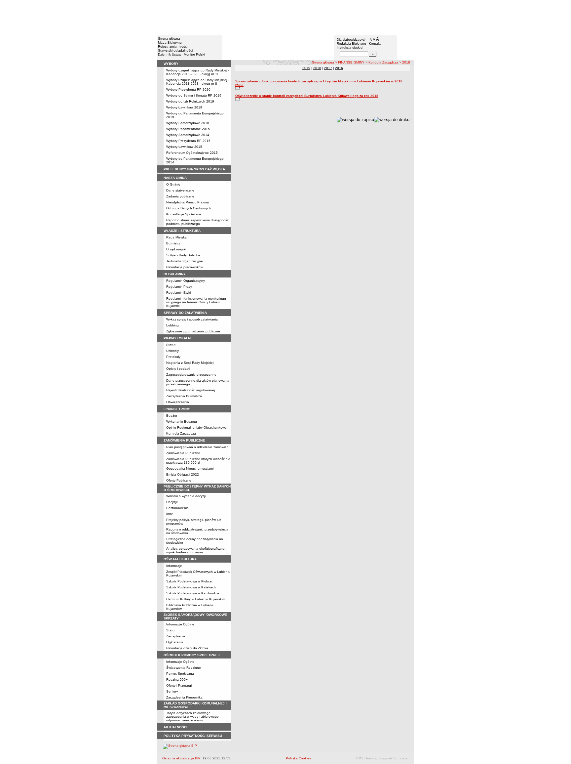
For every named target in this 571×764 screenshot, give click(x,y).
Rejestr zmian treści (172, 46)
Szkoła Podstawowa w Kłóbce (189, 581)
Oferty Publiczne (178, 480)
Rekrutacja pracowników (184, 267)
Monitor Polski (194, 54)
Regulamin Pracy (179, 286)
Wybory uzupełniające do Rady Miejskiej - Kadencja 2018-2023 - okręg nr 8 (197, 81)
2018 (317, 68)
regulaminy (175, 274)
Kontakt (375, 43)
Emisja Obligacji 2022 (182, 474)
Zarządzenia (175, 636)
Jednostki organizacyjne (184, 261)
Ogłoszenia (174, 642)
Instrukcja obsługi (350, 47)
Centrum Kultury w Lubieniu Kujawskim (195, 599)
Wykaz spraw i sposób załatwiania (192, 319)
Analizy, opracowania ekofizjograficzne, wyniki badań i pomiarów (196, 550)
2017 (328, 68)
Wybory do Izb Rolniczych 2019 (190, 101)
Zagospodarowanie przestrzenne (191, 374)
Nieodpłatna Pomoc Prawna (187, 202)
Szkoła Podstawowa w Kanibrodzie (192, 593)
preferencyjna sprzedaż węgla (194, 169)
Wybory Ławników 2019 (184, 107)
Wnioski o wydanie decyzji (186, 496)
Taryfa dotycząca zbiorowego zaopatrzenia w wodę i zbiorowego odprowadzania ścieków (192, 716)
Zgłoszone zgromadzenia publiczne (193, 331)
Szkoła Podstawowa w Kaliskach (191, 587)
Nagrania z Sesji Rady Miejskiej (189, 362)
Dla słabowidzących (351, 39)
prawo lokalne (178, 338)
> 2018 (404, 62)
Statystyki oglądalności (175, 50)
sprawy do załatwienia (185, 313)
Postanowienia (177, 508)
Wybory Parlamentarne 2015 (188, 129)
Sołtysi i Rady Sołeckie (183, 255)
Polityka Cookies (298, 758)
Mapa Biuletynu (170, 42)
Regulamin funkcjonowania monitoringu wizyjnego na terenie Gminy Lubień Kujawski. (196, 302)
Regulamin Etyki (178, 292)
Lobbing (172, 325)
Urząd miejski (176, 249)
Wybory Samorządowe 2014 (187, 135)
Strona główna (169, 38)
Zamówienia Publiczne (183, 453)
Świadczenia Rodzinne (183, 667)
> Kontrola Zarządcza (381, 62)
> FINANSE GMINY (349, 62)
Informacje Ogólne (180, 624)
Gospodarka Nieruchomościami (189, 468)
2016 (339, 68)
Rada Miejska (176, 237)
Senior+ (172, 691)
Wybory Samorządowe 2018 (187, 123)
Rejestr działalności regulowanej (190, 390)
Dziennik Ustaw (169, 54)
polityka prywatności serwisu (193, 736)
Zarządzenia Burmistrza (184, 396)
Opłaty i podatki (178, 368)
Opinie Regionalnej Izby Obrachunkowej (196, 427)
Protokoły (173, 357)
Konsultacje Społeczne (183, 214)
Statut (170, 345)
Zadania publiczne (180, 196)
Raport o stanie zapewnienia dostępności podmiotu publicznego (197, 222)
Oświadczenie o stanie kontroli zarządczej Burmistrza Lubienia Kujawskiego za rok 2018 (306, 96)
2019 (306, 68)
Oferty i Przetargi (179, 685)
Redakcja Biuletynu (351, 43)
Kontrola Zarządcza (181, 433)
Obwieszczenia (177, 402)
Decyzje (172, 502)
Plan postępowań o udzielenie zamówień (197, 447)
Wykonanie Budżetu (181, 421)
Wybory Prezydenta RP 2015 (188, 141)
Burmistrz (173, 243)
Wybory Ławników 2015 (184, 147)
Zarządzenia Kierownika (184, 697)
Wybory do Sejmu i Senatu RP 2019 (193, 95)
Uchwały (172, 351)
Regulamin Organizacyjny (185, 280)
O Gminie (173, 184)
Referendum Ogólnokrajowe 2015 (192, 152)
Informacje (174, 566)
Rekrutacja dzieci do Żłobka (187, 648)
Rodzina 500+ (177, 679)
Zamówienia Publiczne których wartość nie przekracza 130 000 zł (198, 460)
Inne (169, 514)
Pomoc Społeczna (180, 673)
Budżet (171, 415)
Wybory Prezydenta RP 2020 (188, 89)
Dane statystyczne (180, 190)
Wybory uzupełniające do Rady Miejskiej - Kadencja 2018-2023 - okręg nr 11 (197, 72)
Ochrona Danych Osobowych (188, 208)
